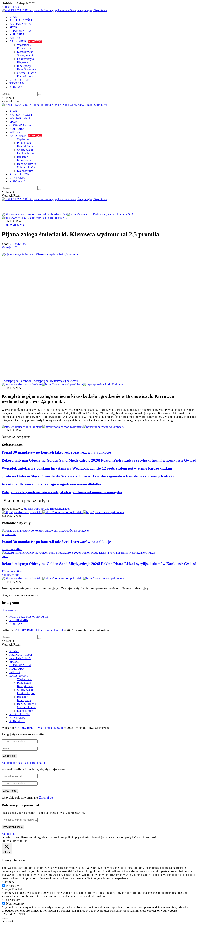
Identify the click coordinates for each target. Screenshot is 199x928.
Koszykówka (25, 52)
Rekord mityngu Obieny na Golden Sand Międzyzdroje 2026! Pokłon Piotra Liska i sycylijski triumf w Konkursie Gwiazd (99, 460)
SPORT (14, 27)
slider (66, 508)
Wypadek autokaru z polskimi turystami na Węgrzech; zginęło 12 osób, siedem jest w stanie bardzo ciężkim (87, 468)
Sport (5, 556)
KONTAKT (17, 87)
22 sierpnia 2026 (12, 549)
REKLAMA (17, 83)
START (14, 16)
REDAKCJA (17, 243)
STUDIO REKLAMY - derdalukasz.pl (39, 630)
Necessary (12, 885)
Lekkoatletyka (26, 59)
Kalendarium (25, 76)
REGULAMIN (18, 620)
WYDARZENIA (20, 24)
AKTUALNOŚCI (20, 20)
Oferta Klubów (26, 73)
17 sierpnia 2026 (12, 571)
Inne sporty (24, 66)
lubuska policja (33, 508)
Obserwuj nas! (10, 610)
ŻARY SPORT (25, 41)
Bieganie (22, 62)
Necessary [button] (8, 881)
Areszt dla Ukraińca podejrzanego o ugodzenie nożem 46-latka (51, 484)
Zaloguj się (46, 797)
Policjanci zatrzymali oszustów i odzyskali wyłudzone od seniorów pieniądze (62, 492)
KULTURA (16, 34)
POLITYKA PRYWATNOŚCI (28, 616)
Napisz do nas (10, 6)
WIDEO (14, 38)
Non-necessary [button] (11, 899)
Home (5, 224)
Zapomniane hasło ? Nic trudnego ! (23, 762)
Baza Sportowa (26, 69)
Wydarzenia (24, 45)
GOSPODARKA (20, 31)
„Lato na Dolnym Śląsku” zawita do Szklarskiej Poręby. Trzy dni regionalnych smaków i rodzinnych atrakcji (89, 476)
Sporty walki (25, 55)
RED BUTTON (19, 80)
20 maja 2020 (10, 247)
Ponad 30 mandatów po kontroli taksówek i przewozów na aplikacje (56, 452)
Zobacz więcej (10, 574)
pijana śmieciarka (52, 508)
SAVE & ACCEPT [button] (13, 914)
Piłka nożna (24, 48)
